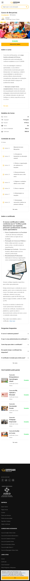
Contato (3, 512)
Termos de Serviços (6, 515)
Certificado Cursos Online (12, 19)
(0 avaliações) (5, 15)
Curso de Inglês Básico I (7, 547)
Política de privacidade (6, 518)
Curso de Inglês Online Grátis (8, 532)
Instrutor (7, 18)
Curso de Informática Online (8, 544)
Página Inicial (4, 509)
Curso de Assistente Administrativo (9, 535)
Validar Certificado (5, 524)
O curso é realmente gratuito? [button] (10, 333)
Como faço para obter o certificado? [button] (11, 344)
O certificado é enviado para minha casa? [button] (13, 358)
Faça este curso (15, 44)
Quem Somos (4, 506)
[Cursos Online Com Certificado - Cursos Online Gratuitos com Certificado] (15, 3)
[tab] (15, 333)
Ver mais (5, 106)
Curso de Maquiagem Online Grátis (9, 550)
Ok (15, 578)
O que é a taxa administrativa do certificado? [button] (14, 339)
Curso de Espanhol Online (7, 541)
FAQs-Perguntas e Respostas (8, 567)
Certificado (3, 561)
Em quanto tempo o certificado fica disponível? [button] (11, 351)
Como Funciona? (5, 564)
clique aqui (12, 321)
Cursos (3, 558)
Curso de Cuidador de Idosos (8, 538)
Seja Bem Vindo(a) (5, 521)
